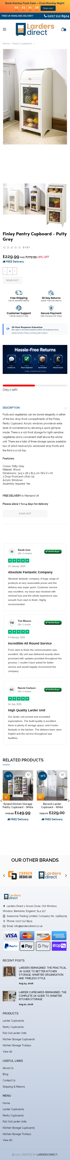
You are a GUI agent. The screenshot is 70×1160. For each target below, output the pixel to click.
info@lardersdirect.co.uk (28, 926)
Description (11, 407)
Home (6, 43)
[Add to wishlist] (28, 775)
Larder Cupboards (13, 1020)
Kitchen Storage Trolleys (17, 1045)
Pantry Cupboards (22, 43)
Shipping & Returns (14, 1086)
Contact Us (9, 1080)
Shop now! (48, 8)
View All (7, 1051)
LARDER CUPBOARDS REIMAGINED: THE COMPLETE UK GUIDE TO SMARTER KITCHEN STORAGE (42, 996)
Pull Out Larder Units (15, 1033)
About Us (8, 1068)
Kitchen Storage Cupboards (19, 1039)
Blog (5, 1074)
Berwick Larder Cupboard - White (52, 806)
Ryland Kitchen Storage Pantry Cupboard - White (18, 806)
